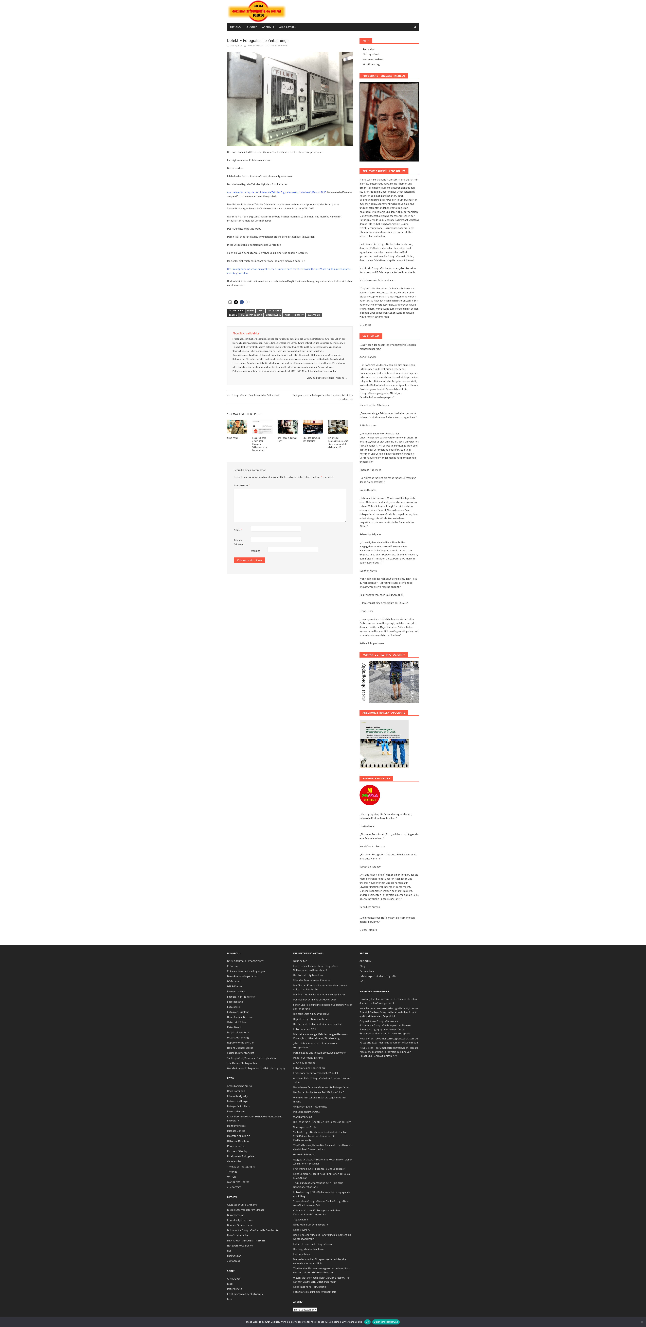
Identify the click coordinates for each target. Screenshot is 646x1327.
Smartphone (314, 315)
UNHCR (231, 1176)
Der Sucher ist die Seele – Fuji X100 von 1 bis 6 (318, 1092)
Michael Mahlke (255, 45)
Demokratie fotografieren (242, 976)
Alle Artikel (287, 27)
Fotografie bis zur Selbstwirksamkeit (314, 1291)
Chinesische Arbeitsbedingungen (246, 971)
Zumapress (233, 1260)
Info (229, 1299)
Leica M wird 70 (301, 1229)
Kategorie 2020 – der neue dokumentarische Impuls (389, 1042)
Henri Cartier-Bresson (240, 1017)
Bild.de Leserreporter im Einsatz (245, 1209)
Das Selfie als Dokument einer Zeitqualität (317, 1024)
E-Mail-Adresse (239, 542)
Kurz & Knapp (274, 310)
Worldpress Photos (238, 1181)
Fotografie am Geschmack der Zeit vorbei (255, 395)
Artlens (235, 27)
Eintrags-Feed (371, 54)
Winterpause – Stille (304, 1127)
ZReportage (234, 1187)
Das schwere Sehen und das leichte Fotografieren (321, 1087)
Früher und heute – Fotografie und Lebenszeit (319, 1168)
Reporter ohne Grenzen (240, 1042)
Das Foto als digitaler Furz (308, 975)
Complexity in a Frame (240, 1220)
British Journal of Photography (245, 960)
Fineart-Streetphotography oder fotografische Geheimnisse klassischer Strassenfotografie (385, 1029)
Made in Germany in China (308, 1057)
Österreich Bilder (237, 1022)
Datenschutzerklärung (386, 1321)
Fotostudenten (236, 1111)
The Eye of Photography (241, 1166)
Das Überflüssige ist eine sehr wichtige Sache (319, 994)
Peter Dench (234, 1027)
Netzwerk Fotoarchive (240, 1245)
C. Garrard (232, 966)
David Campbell (236, 1091)
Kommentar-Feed (373, 59)
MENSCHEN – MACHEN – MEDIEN (246, 1240)
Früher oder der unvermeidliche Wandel (315, 1073)
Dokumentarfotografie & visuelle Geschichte (253, 1230)
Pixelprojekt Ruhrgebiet (241, 1156)
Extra (261, 310)
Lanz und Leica (301, 1254)
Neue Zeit (299, 315)
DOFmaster (233, 981)
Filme (287, 315)
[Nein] (641, 1322)
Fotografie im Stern (238, 1106)
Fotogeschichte (236, 991)
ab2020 (250, 310)
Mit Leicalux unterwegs (306, 1111)
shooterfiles (234, 1161)
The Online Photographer (242, 1063)
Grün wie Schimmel (304, 1154)
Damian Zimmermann (240, 1225)
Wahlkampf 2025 (303, 1116)
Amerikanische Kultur (239, 1086)
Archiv (266, 27)
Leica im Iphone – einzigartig (310, 1286)
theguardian (234, 1255)
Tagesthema (300, 1219)
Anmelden (368, 49)
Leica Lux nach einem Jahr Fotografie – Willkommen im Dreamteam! (259, 444)
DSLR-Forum (234, 986)
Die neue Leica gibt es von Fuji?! (311, 1013)
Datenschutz (234, 1288)
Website (255, 550)
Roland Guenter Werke (240, 1047)
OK (367, 1321)
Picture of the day (237, 1151)
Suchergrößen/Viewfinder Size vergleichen (251, 1058)
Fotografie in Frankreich (241, 996)
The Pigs (232, 1171)
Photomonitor (235, 1146)
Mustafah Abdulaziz (238, 1135)
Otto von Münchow (238, 1141)
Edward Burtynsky (237, 1096)
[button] (230, 302)
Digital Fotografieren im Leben (311, 1019)
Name (238, 530)
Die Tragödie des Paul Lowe (308, 1249)
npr (229, 1250)
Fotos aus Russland (238, 1012)
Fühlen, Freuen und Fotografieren (312, 1244)
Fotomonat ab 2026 (304, 1029)
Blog (230, 1283)
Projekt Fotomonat (238, 1032)
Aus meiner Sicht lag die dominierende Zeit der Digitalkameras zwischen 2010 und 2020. (277, 192)
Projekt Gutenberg (238, 1037)
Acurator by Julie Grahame (242, 1204)
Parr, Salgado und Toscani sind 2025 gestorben (319, 1052)
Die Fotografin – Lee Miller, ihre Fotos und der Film (322, 1121)
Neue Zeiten (233, 438)
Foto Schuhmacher (238, 1235)
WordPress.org (371, 64)
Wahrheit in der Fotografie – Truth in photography (256, 1068)
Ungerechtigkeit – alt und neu (310, 1106)
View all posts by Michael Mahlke (327, 377)
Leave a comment (279, 45)
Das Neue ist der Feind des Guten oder (314, 999)
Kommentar (242, 485)
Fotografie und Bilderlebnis (309, 1068)
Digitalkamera (273, 315)
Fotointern (233, 1007)
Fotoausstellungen (238, 1101)
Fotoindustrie (235, 1001)
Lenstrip (251, 27)
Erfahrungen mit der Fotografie (245, 1294)
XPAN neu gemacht (304, 1062)
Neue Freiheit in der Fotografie (311, 1224)
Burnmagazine (235, 1215)
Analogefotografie (251, 315)
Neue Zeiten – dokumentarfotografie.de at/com (387, 1008)
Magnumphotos (236, 1125)
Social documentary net (240, 1052)
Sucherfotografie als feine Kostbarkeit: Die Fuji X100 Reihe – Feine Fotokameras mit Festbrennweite (320, 1136)
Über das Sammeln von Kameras (311, 980)
